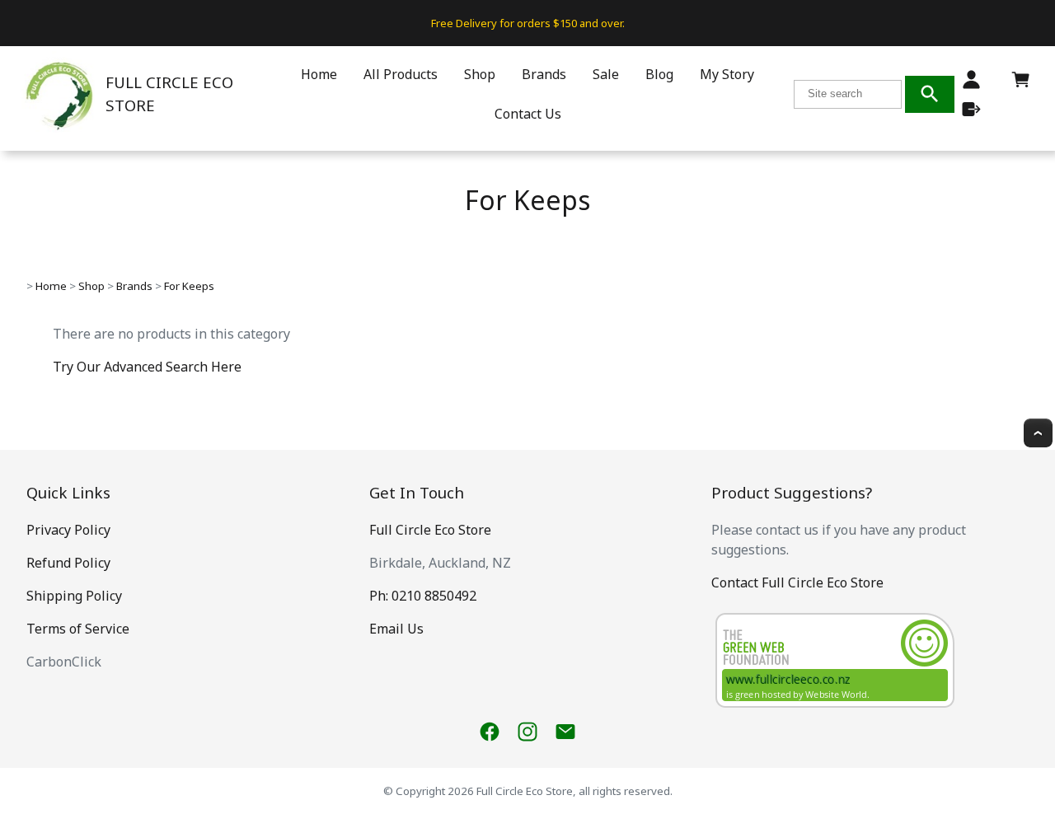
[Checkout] (971, 109)
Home (319, 74)
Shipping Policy (74, 596)
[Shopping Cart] (1020, 84)
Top (1038, 433)
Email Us (396, 629)
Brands (544, 74)
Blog (659, 74)
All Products (400, 74)
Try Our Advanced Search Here (147, 367)
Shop (479, 74)
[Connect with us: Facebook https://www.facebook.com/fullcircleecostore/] (489, 731)
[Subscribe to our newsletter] (565, 731)
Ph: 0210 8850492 (422, 596)
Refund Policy (68, 563)
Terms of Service (77, 629)
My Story (727, 74)
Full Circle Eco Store (430, 530)
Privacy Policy (68, 530)
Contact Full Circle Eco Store (797, 582)
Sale (606, 74)
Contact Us (528, 114)
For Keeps (189, 285)
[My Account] (971, 79)
